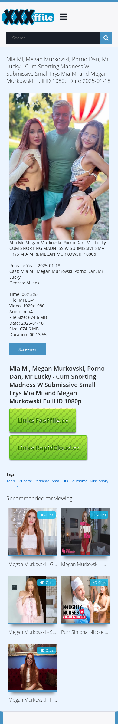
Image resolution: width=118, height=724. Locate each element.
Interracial (15, 486)
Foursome (78, 480)
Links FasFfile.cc (42, 420)
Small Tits (60, 480)
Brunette (24, 480)
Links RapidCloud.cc (48, 448)
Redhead (41, 480)
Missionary (99, 480)
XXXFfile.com (27, 17)
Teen (10, 480)
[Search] (106, 38)
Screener (27, 349)
